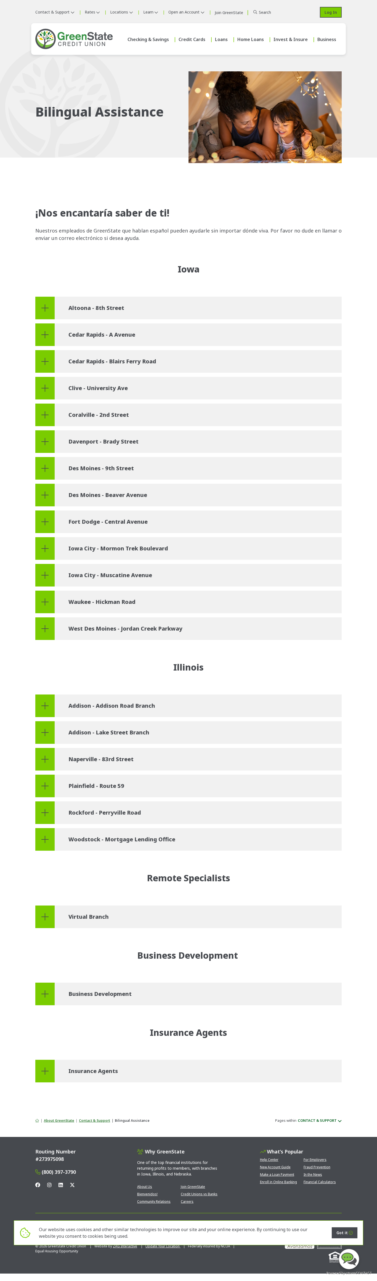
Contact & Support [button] (317, 1120)
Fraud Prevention (317, 1167)
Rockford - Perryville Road (104, 812)
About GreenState (59, 1120)
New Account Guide (275, 1167)
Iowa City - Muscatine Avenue (110, 575)
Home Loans (250, 39)
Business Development (100, 994)
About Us (144, 1186)
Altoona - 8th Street (96, 308)
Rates (90, 12)
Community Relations (154, 1201)
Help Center (269, 1159)
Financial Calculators (320, 1182)
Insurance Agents (93, 1071)
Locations (119, 12)
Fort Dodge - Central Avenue (108, 521)
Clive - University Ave (98, 388)
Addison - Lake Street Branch (108, 732)
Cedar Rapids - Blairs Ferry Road (112, 361)
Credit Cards (192, 39)
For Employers (315, 1159)
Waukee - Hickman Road (102, 602)
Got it (342, 1232)
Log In (331, 12)
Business (326, 39)
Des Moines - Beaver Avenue (107, 495)
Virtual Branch (88, 916)
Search (265, 12)
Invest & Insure (291, 39)
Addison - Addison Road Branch (111, 705)
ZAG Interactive (125, 1246)
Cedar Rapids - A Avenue (101, 334)
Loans (221, 39)
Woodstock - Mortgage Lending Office (121, 839)
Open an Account (184, 12)
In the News (313, 1174)
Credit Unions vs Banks (199, 1194)
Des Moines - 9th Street (101, 468)
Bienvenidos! (147, 1194)
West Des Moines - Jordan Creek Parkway (125, 628)
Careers (187, 1201)
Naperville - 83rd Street (101, 759)
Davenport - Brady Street (103, 441)
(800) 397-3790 (59, 1172)
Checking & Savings (148, 39)
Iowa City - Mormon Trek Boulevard (118, 548)
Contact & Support (52, 12)
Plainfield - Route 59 (96, 786)
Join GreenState (193, 1186)
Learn (148, 12)
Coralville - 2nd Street (98, 414)
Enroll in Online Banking (278, 1182)
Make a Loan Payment (277, 1174)
